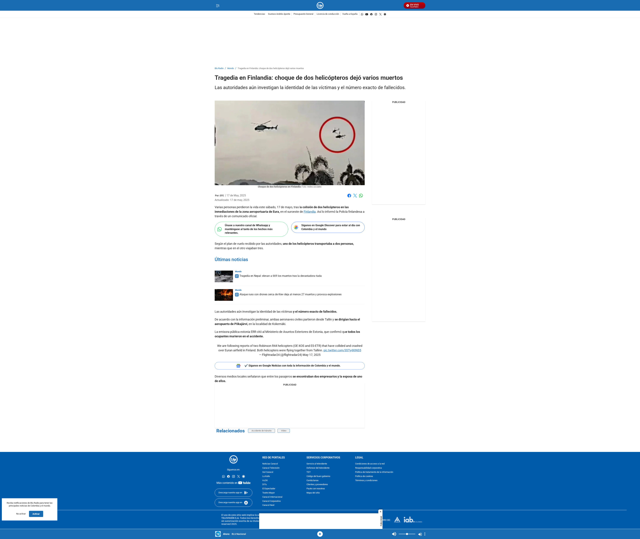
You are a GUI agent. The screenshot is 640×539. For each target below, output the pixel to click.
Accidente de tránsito (262, 430)
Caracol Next (268, 505)
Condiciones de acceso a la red (369, 464)
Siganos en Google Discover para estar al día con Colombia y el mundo (330, 227)
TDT (308, 472)
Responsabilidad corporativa (368, 468)
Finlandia (310, 211)
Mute (394, 534)
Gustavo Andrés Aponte (279, 14)
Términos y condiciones (366, 480)
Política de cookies (364, 476)
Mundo (230, 68)
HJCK (265, 480)
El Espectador (268, 489)
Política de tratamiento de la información (374, 472)
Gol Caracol (267, 472)
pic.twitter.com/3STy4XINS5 (342, 350)
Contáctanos (312, 480)
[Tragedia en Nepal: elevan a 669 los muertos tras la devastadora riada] (224, 276)
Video (283, 430)
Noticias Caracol (270, 464)
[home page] (320, 5)
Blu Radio (219, 68)
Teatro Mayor (268, 493)
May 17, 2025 (311, 354)
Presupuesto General (303, 14)
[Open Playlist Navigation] (424, 534)
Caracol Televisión (271, 468)
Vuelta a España (350, 14)
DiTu (264, 485)
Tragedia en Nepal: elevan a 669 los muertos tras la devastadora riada (281, 275)
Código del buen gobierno (318, 476)
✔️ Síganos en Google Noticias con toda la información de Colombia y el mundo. (292, 365)
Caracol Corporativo (271, 501)
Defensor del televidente (318, 468)
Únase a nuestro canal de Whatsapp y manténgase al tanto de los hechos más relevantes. (248, 229)
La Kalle (266, 476)
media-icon (320, 534)
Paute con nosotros (315, 489)
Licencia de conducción (328, 14)
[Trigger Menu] (217, 5)
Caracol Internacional (272, 497)
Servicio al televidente (316, 464)
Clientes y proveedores (317, 485)
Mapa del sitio (313, 493)
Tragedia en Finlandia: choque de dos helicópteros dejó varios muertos (271, 68)
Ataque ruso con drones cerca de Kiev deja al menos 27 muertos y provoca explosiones (291, 294)
